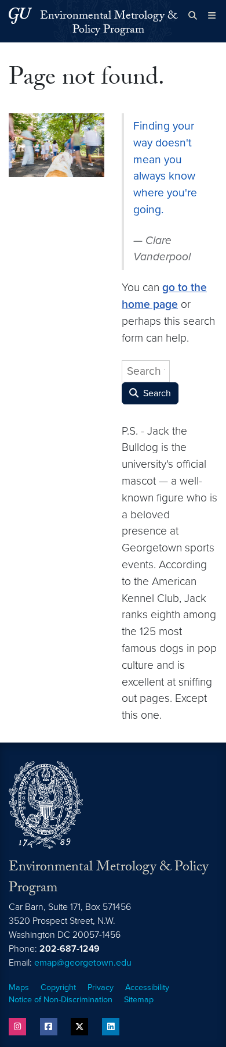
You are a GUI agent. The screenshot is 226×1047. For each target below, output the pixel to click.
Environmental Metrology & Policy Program (108, 24)
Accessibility (147, 987)
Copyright (58, 987)
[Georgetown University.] (20, 15)
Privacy (101, 987)
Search (156, 393)
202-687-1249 (69, 949)
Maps (19, 987)
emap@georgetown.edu (83, 963)
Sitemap (139, 1000)
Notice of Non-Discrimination (60, 1000)
